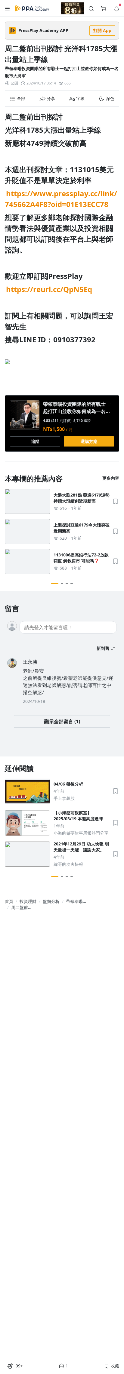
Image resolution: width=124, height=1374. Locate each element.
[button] (7, 8)
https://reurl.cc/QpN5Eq (49, 289)
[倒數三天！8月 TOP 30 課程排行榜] (72, 8)
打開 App (102, 30)
